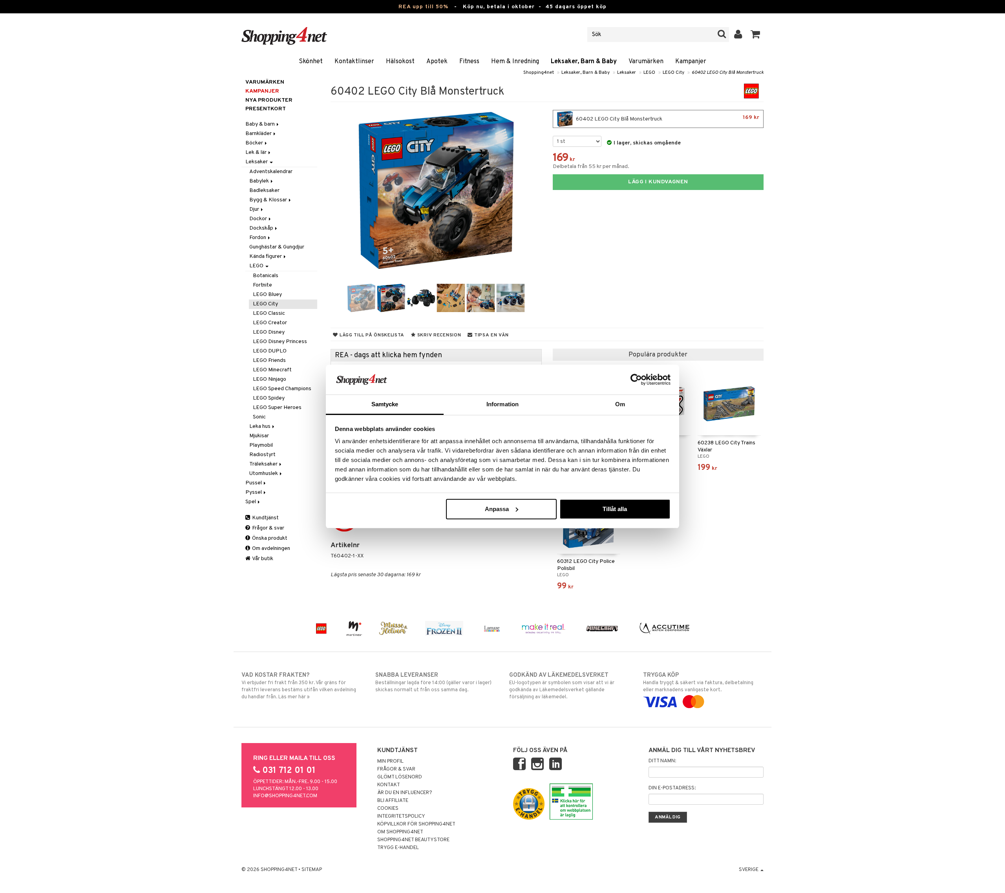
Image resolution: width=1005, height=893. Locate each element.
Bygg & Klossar (268, 200)
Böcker (254, 143)
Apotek (437, 62)
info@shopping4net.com (285, 796)
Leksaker (626, 72)
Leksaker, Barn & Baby (584, 62)
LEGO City (673, 72)
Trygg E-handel (398, 848)
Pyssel (254, 492)
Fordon (258, 237)
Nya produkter (268, 100)
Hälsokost (400, 62)
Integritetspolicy (401, 816)
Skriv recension (438, 335)
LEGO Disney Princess (280, 341)
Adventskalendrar (270, 171)
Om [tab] (620, 404)
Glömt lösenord (399, 777)
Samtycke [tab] (384, 404)
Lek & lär (256, 152)
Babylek (259, 181)
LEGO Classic (269, 313)
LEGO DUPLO (270, 351)
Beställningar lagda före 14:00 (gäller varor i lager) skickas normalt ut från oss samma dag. (433, 682)
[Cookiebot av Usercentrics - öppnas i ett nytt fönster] (636, 379)
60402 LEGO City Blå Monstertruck (728, 72)
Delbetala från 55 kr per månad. (591, 166)
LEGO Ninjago (269, 379)
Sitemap (312, 870)
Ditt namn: (662, 761)
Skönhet (311, 62)
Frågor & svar (267, 528)
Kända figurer (266, 256)
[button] (755, 34)
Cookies (387, 808)
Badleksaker (264, 190)
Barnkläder (259, 133)
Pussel (254, 483)
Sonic (259, 417)
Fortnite (262, 285)
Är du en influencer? (404, 793)
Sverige (749, 870)
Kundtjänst (265, 518)
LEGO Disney (269, 332)
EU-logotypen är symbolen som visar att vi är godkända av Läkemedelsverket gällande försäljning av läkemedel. (561, 686)
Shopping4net (538, 72)
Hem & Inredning (515, 62)
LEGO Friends (269, 360)
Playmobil (261, 445)
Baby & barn (260, 124)
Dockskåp (261, 228)
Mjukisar (259, 436)
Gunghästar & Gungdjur (276, 247)
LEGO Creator (270, 323)
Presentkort (265, 109)
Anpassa (497, 509)
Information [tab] (502, 404)
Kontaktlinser (354, 62)
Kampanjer (690, 62)
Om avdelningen (270, 548)
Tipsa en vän (490, 335)
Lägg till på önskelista (371, 335)
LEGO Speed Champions (282, 388)
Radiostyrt (262, 454)
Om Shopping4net (400, 832)
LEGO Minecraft (272, 370)
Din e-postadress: (672, 788)
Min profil (390, 761)
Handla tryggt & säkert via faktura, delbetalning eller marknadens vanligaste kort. (698, 682)
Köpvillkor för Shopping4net (416, 824)
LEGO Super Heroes (277, 407)
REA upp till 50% (423, 7)
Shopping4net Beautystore (413, 840)
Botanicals (265, 275)
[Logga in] (738, 34)
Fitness (469, 62)
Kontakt (388, 785)
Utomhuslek (264, 473)
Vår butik (262, 558)
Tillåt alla (615, 509)
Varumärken (646, 62)
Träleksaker (264, 464)
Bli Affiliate (392, 801)
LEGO (649, 72)
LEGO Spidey (269, 398)
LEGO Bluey (267, 294)
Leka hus (260, 426)
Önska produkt (269, 538)
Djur (254, 209)
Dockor (258, 218)
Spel (251, 502)
